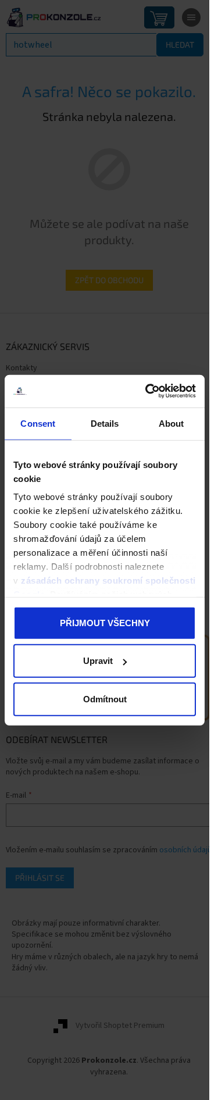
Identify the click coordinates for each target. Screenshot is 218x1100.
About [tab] (171, 423)
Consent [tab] (37, 423)
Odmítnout (105, 698)
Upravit (98, 661)
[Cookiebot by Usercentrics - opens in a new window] (147, 391)
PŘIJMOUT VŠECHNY (105, 622)
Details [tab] (105, 423)
